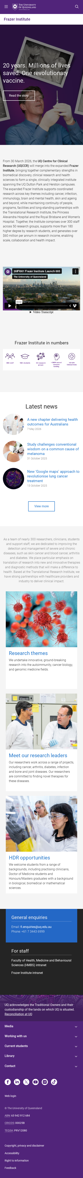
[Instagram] (45, 1082)
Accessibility (12, 1153)
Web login (10, 1095)
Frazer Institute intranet (27, 973)
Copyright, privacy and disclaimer (24, 1145)
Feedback (10, 1167)
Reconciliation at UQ (18, 1014)
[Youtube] (35, 1082)
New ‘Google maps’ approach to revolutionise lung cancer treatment (53, 476)
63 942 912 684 (20, 1115)
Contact (10, 1066)
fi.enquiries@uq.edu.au (36, 927)
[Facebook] (8, 1082)
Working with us (16, 1036)
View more (41, 506)
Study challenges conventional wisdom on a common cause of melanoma (53, 449)
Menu (6, 7)
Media (9, 1026)
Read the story (19, 95)
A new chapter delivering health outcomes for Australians (52, 421)
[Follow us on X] (26, 1082)
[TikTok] (54, 1082)
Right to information (17, 1160)
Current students (16, 1046)
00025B (20, 1122)
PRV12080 (20, 1130)
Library (9, 1056)
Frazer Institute (17, 19)
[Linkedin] (17, 1082)
